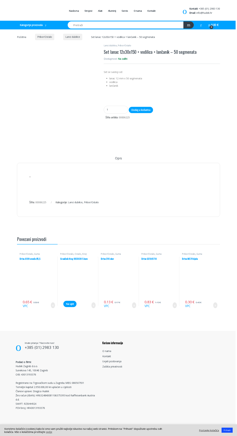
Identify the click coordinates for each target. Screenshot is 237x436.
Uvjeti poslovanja (111, 361)
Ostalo (78, 253)
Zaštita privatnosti (112, 366)
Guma (37, 253)
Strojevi (88, 10)
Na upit (70, 304)
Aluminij (112, 10)
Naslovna (74, 10)
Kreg (84, 253)
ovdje (49, 431)
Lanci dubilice (72, 36)
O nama (138, 10)
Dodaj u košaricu (140, 110)
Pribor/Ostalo (44, 36)
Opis (118, 158)
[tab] (118, 160)
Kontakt (151, 10)
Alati (100, 10)
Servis (125, 10)
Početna (21, 36)
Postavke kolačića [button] (209, 430)
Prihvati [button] (227, 430)
